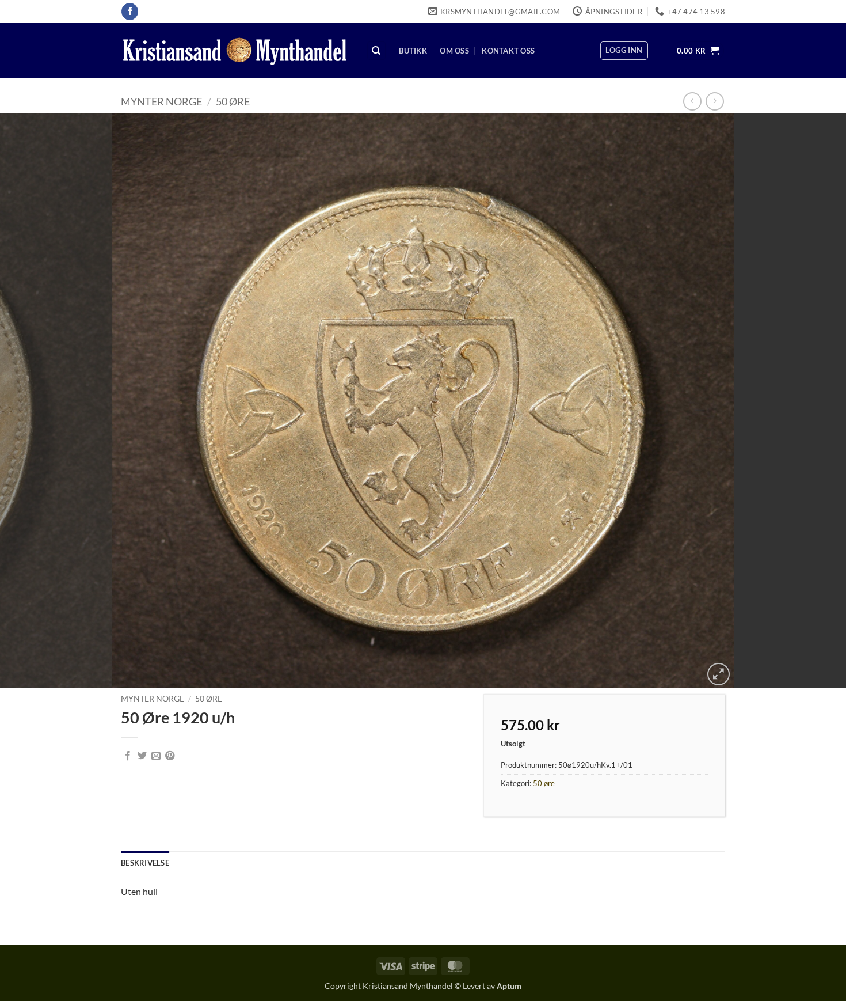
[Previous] (31, 400)
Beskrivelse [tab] (145, 862)
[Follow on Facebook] (129, 11)
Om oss (454, 50)
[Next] (814, 400)
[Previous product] (714, 101)
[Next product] (692, 101)
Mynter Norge (161, 101)
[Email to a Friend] (156, 756)
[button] (623, 50)
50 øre (233, 101)
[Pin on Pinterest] (169, 756)
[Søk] (376, 50)
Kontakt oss (508, 50)
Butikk (413, 50)
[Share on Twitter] (142, 756)
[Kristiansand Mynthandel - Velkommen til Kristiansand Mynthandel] (235, 51)
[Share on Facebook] (127, 756)
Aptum (509, 986)
